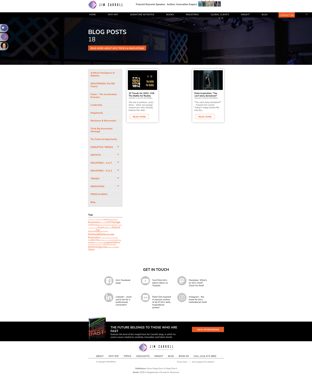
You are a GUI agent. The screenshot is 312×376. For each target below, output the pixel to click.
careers (102, 223)
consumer (112, 225)
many (91, 242)
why (117, 247)
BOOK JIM (184, 356)
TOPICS (127, 356)
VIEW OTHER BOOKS (208, 329)
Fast (100, 227)
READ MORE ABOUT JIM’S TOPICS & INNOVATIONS (117, 48)
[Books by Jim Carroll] (209, 4)
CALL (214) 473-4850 (205, 356)
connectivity (103, 225)
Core (149, 368)
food (110, 228)
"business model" (94, 220)
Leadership (93, 240)
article (106, 219)
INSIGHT (158, 356)
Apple (102, 220)
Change (114, 222)
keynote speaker (105, 238)
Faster (106, 227)
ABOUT (100, 356)
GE (98, 230)
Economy (91, 228)
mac (100, 240)
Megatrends (152, 372)
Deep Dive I (158, 368)
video (105, 247)
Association (113, 220)
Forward (164, 372)
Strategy (113, 245)
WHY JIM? (113, 356)
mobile (102, 243)
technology (95, 247)
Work (91, 249)
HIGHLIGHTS (143, 356)
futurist (92, 231)
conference (93, 224)
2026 (142, 372)
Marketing (97, 243)
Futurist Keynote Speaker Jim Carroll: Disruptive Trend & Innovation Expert (105, 5)
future (116, 227)
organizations (112, 242)
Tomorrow (174, 372)
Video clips (111, 247)
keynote (109, 234)
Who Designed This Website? (203, 362)
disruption (119, 225)
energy (96, 228)
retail (96, 245)
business (94, 222)
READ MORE (139, 116)
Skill (105, 245)
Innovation (96, 234)
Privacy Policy (182, 362)
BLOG (171, 356)
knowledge (114, 238)
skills (108, 245)
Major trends (106, 240)
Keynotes (94, 237)
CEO (107, 222)
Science (100, 245)
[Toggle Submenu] (118, 147)
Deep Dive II (171, 368)
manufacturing (115, 240)
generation (104, 231)
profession (91, 245)
